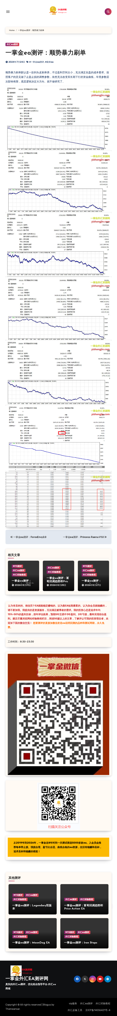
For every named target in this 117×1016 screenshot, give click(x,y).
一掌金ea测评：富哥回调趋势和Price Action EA (58, 581)
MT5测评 (17, 566)
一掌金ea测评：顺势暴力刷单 (45, 53)
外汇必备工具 (75, 1010)
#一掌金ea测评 (36, 62)
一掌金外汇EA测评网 (26, 979)
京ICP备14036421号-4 (97, 1010)
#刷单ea (49, 62)
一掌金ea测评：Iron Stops (80, 942)
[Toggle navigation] (7, 12)
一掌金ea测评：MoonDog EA (31, 942)
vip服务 (73, 1003)
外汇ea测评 (12, 44)
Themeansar (12, 1009)
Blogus (47, 1004)
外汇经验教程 (19, 574)
